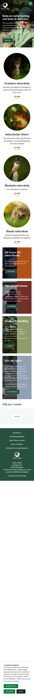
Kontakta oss (17, 433)
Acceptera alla (11, 686)
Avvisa (21, 691)
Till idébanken (11, 306)
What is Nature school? (17, 440)
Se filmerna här (12, 391)
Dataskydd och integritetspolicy (17, 448)
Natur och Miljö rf (17, 444)
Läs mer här (11, 271)
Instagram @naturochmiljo (17, 476)
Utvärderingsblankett (17, 436)
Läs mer (17, 96)
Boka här (7, 40)
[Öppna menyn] (30, 3)
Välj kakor (9, 691)
